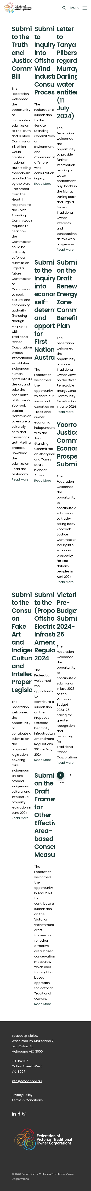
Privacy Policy (22, 1095)
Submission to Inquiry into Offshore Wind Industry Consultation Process (54, 60)
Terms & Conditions (27, 1100)
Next (62, 782)
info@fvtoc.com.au (27, 1081)
